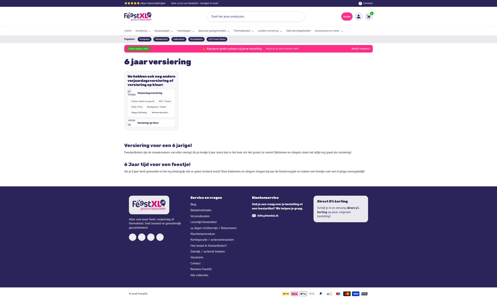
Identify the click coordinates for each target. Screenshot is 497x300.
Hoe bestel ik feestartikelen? (208, 245)
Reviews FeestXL (201, 269)
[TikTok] (151, 237)
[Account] (359, 16)
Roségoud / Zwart (156, 107)
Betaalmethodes (200, 210)
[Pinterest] (160, 237)
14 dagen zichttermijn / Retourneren (213, 228)
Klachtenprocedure (202, 233)
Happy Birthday (139, 112)
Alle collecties (199, 275)
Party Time (136, 107)
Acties (347, 16)
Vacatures (196, 257)
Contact (195, 263)
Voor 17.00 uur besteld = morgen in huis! (194, 3)
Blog (193, 204)
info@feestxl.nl (267, 215)
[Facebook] (141, 237)
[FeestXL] (137, 16)
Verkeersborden (160, 112)
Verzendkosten (199, 216)
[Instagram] (132, 237)
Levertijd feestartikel (203, 222)
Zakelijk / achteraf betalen (207, 251)
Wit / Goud (165, 101)
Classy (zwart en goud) (142, 101)
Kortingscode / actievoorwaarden (212, 239)
